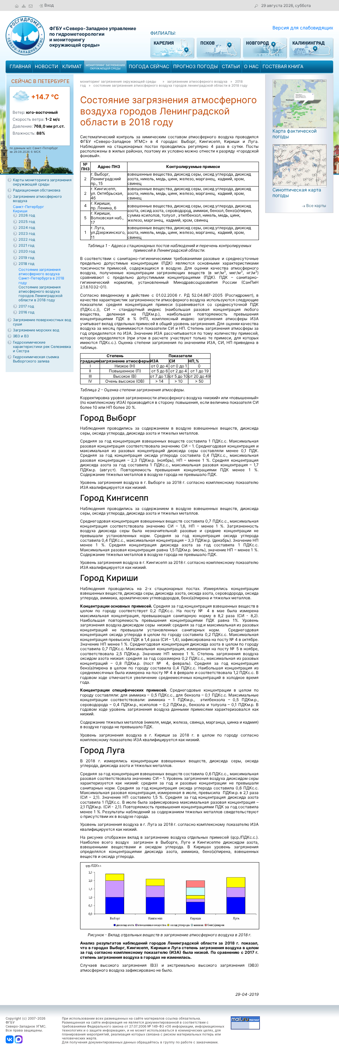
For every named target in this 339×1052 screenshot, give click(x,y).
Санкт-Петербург (28, 206)
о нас (251, 66)
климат (72, 66)
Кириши (20, 211)
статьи (231, 66)
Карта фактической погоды (294, 133)
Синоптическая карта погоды (296, 192)
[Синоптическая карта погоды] (299, 165)
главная (20, 66)
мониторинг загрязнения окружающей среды (118, 81)
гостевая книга (283, 66)
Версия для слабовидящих (302, 27)
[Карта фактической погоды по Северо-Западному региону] (299, 103)
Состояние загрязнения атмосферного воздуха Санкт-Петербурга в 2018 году (41, 276)
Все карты (316, 205)
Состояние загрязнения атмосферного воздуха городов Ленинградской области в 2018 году (170, 85)
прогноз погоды (195, 66)
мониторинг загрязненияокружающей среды (105, 66)
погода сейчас (149, 66)
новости (46, 66)
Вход (49, 5)
